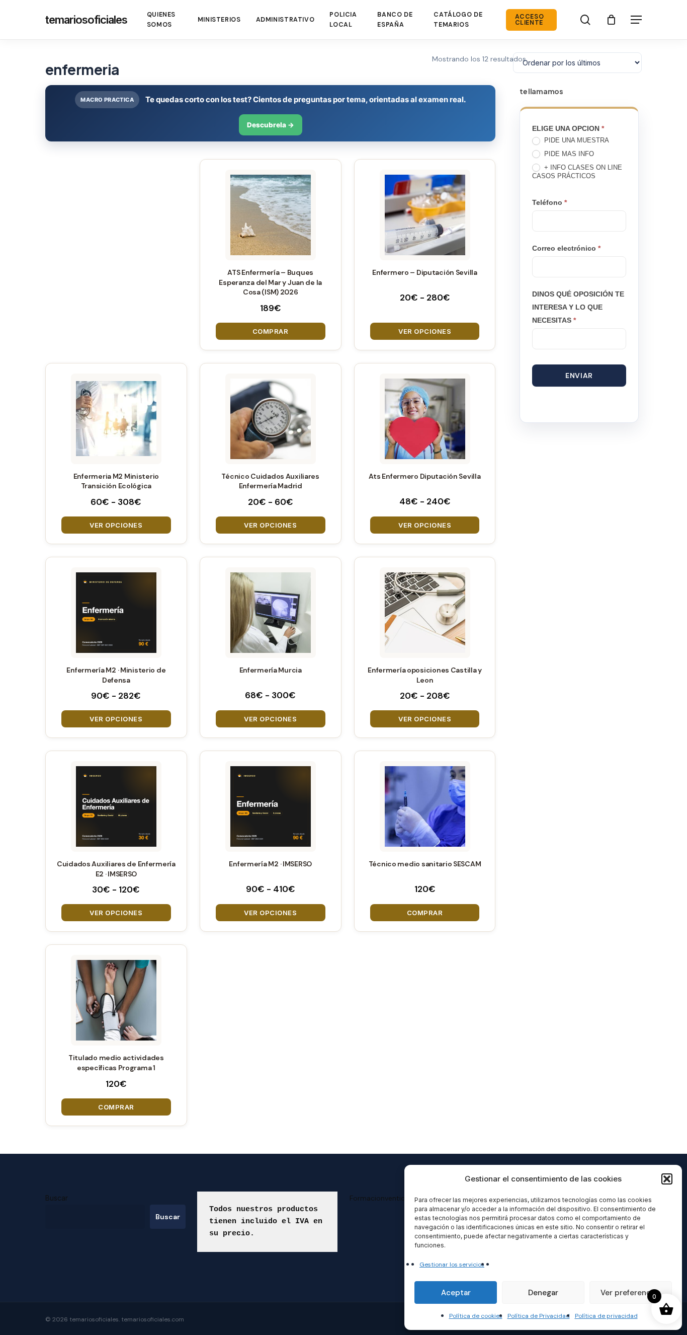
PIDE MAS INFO (568, 154)
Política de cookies (475, 1316)
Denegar (543, 1293)
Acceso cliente (529, 20)
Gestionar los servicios (451, 1264)
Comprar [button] (270, 331)
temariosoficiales (86, 19)
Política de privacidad (606, 1316)
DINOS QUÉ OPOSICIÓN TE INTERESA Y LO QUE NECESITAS (578, 307)
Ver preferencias (630, 1293)
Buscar (56, 1198)
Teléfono (549, 202)
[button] (667, 1179)
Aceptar (456, 1293)
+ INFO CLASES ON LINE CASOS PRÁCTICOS (577, 172)
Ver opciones (424, 331)
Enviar (578, 375)
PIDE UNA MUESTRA (575, 140)
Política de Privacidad (538, 1316)
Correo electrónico (566, 248)
